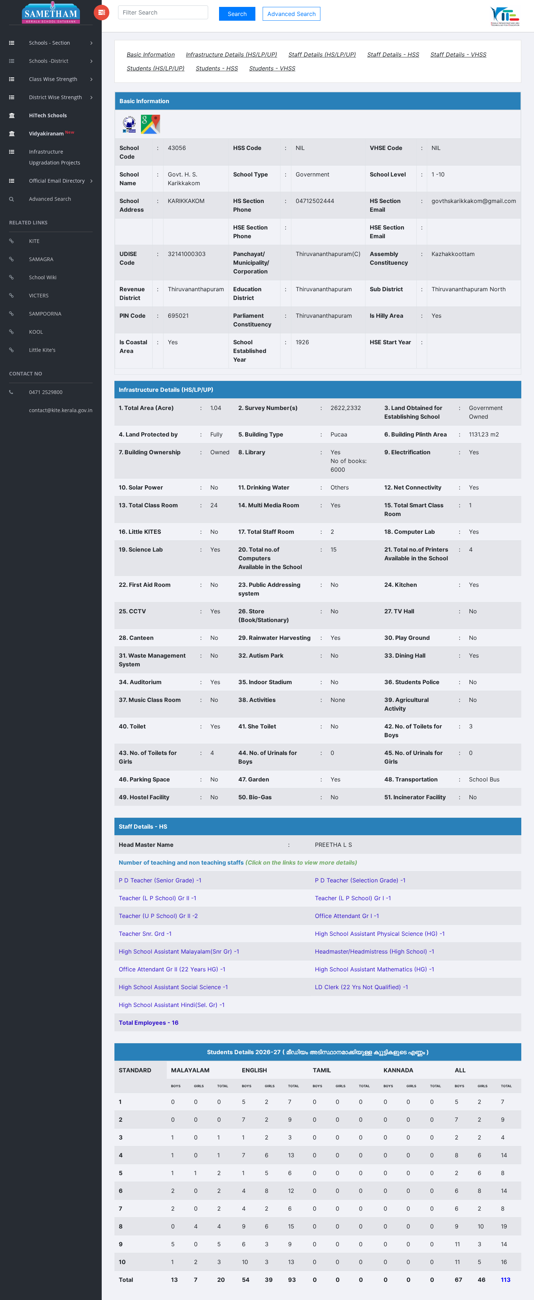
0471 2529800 (45, 392)
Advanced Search (50, 198)
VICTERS (39, 295)
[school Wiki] (129, 123)
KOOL (36, 331)
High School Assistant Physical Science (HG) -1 (380, 933)
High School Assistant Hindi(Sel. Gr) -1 (171, 1004)
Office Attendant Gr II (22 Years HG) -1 (172, 969)
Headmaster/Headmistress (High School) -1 (374, 951)
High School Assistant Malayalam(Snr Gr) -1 (179, 951)
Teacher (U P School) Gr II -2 (158, 915)
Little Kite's (42, 349)
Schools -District (48, 60)
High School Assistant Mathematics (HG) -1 (374, 969)
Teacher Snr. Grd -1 (145, 933)
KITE (34, 240)
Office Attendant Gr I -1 (347, 915)
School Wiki (43, 277)
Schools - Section (49, 42)
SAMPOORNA (45, 313)
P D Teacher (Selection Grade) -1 (360, 880)
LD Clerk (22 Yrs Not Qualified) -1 (361, 987)
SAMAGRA (41, 259)
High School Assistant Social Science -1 (173, 987)
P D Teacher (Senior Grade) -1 (160, 880)
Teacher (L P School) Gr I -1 (353, 898)
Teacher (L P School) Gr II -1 (157, 898)
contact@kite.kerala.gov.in (61, 410)
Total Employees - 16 (149, 1022)
